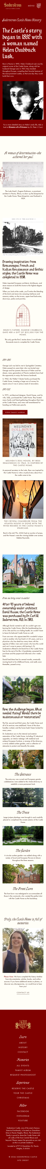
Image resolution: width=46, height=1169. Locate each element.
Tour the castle (23, 1093)
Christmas (23, 1098)
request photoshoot (23, 1075)
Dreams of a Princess (18, 127)
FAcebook (23, 1111)
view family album (15, 412)
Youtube (23, 1121)
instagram (23, 1116)
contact (23, 1052)
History (23, 1047)
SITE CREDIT (23, 1160)
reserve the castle (23, 1088)
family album (23, 1070)
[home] (12, 6)
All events (23, 1066)
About (23, 1043)
